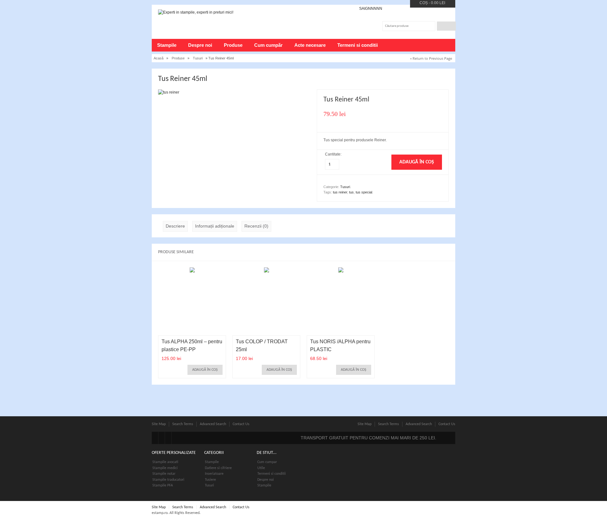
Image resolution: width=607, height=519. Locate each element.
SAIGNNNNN (370, 8)
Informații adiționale (214, 226)
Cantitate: (333, 154)
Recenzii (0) (256, 226)
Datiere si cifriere (218, 468)
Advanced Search (213, 424)
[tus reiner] (168, 92)
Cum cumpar (267, 462)
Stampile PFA (162, 485)
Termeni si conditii (357, 45)
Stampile (166, 45)
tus (351, 192)
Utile (261, 468)
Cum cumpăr (268, 45)
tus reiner (340, 192)
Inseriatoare (214, 474)
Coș (424, 3)
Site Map (159, 424)
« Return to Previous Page (431, 58)
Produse (233, 45)
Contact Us (241, 424)
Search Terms (182, 424)
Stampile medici (165, 468)
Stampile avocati (165, 462)
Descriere (175, 226)
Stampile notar (163, 474)
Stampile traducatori (168, 480)
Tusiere (210, 480)
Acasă (158, 58)
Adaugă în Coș (205, 370)
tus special (364, 192)
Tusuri (198, 58)
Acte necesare (310, 45)
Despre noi (200, 45)
